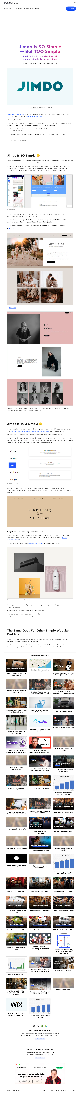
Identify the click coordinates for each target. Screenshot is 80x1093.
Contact (57, 1090)
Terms (51, 1090)
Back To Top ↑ (72, 1090)
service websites (43, 431)
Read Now (39, 1039)
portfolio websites (30, 431)
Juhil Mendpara (34, 107)
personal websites (16, 431)
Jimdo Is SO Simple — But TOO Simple (27, 8)
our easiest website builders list (37, 116)
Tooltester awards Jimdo (15, 114)
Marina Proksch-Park (16, 229)
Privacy (45, 1090)
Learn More (54, 63)
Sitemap (63, 1090)
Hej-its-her (12, 307)
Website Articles (9, 8)
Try (71, 8)
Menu (74, 3)
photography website (35, 543)
